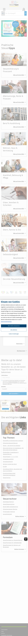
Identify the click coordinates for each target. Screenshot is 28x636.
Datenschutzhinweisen (6, 321)
